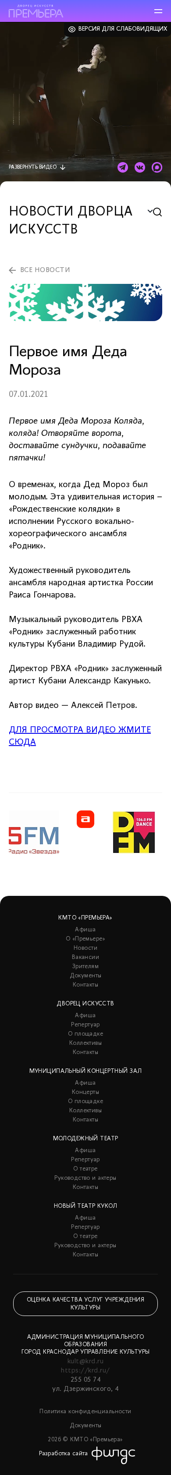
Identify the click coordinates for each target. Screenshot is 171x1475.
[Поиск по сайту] (157, 212)
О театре (85, 1169)
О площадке (85, 1034)
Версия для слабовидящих (122, 29)
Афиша (85, 930)
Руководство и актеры (85, 1178)
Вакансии (85, 957)
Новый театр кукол (85, 1206)
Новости (85, 948)
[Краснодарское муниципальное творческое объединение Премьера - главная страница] (36, 11)
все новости (45, 270)
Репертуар (85, 1025)
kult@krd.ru (85, 1361)
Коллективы (85, 1043)
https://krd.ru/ (85, 1370)
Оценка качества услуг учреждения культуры (85, 1304)
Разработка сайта (63, 1453)
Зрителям (85, 966)
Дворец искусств (85, 1004)
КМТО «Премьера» (85, 918)
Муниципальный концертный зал (85, 1071)
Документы (86, 976)
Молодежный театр (85, 1138)
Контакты (85, 985)
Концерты (85, 1092)
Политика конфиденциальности (85, 1411)
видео (33, 167)
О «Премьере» (85, 939)
